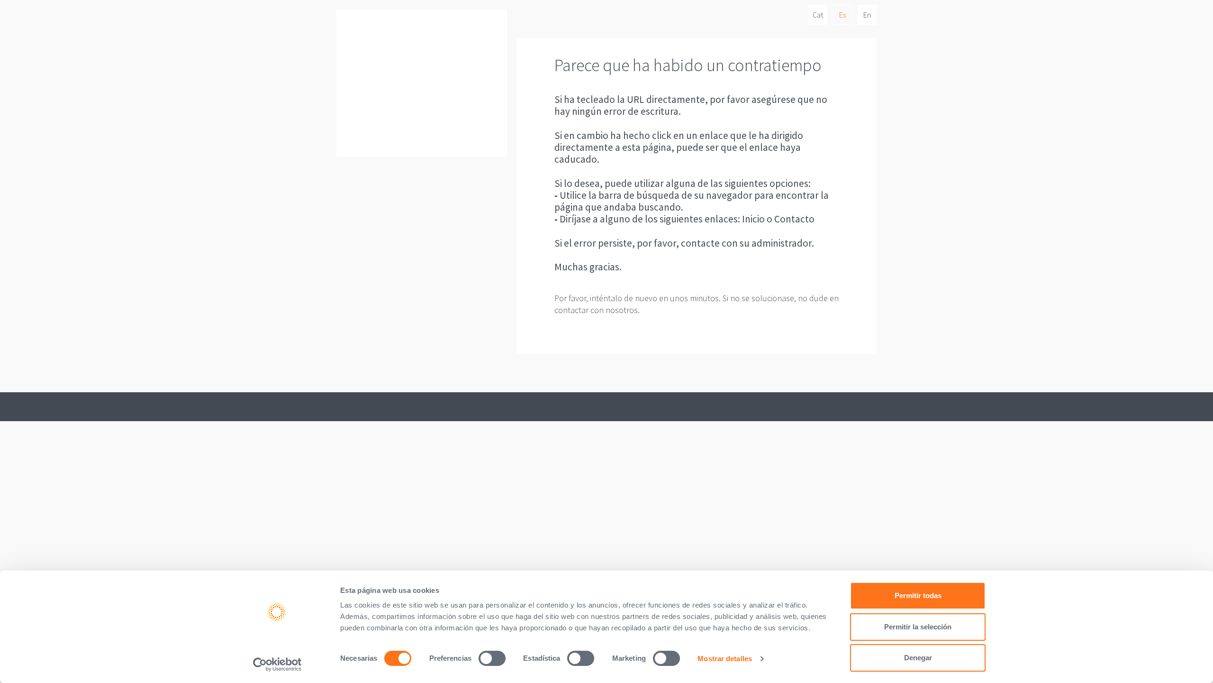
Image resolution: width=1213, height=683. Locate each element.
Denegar (918, 658)
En (867, 14)
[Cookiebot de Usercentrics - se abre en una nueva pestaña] (277, 664)
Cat (818, 14)
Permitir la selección (917, 627)
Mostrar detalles (724, 659)
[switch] (492, 658)
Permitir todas (918, 595)
